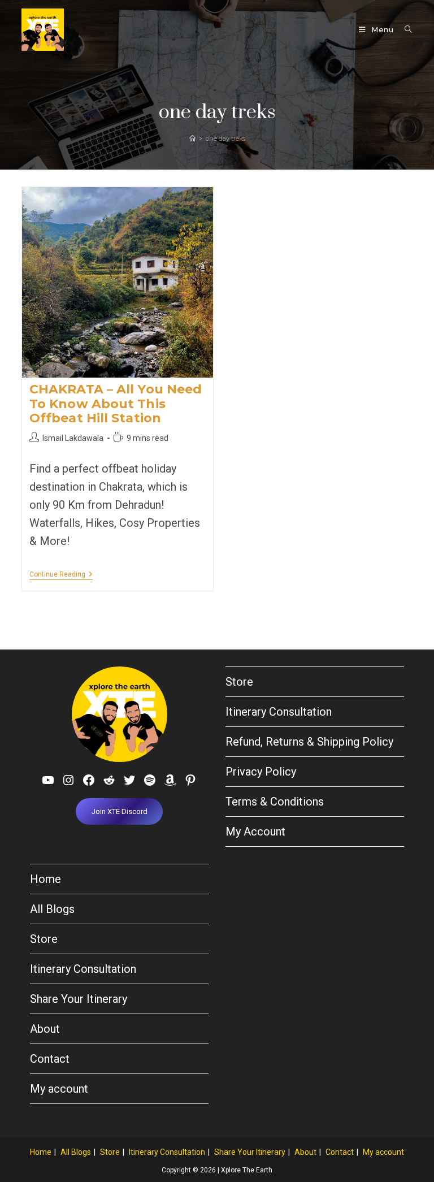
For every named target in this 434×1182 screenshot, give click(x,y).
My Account (255, 831)
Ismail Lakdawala (72, 438)
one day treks (225, 138)
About (45, 1029)
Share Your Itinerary (78, 999)
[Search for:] (404, 29)
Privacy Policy (260, 771)
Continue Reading (61, 575)
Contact (50, 1059)
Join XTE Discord (119, 811)
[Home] (192, 138)
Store (239, 682)
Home (45, 879)
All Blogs (52, 909)
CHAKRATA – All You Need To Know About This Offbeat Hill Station (115, 403)
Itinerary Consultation (278, 711)
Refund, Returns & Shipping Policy (309, 741)
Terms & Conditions (274, 801)
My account (59, 1089)
